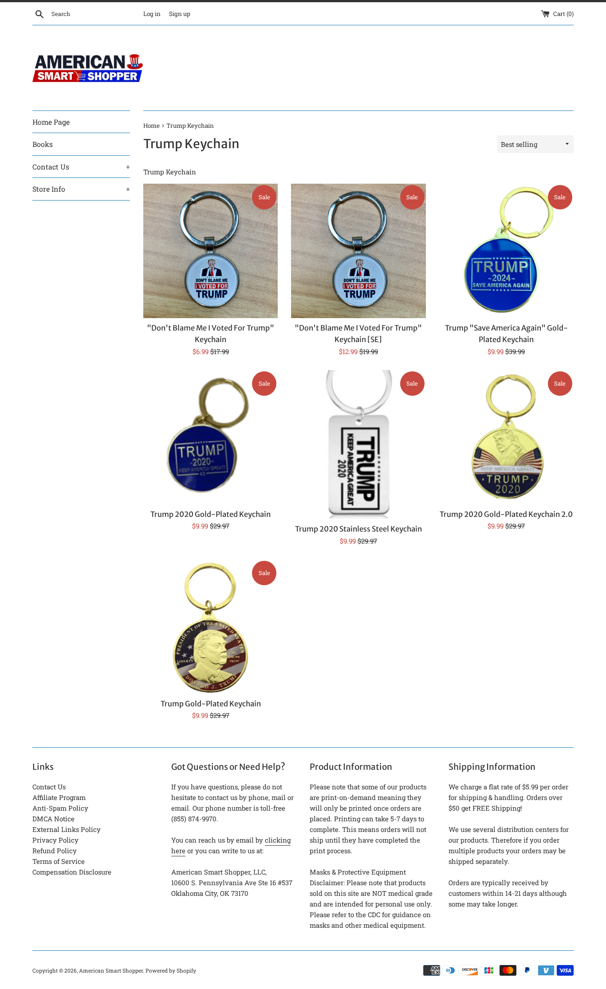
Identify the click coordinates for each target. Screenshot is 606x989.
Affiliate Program (59, 797)
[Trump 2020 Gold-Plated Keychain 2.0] (506, 437)
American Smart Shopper (111, 970)
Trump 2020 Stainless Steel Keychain (358, 529)
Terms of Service (58, 861)
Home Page (51, 121)
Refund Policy (54, 850)
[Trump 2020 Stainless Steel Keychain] (358, 445)
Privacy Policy (55, 839)
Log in (152, 14)
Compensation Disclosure (71, 871)
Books (42, 144)
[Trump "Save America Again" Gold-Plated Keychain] (506, 251)
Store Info (81, 188)
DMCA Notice (53, 818)
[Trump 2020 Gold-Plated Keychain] (210, 437)
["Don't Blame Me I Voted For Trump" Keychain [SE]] (358, 251)
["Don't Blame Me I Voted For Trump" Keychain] (210, 251)
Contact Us (81, 166)
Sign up (179, 14)
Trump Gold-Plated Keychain (211, 704)
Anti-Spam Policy (60, 808)
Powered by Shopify (171, 970)
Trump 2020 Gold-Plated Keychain (210, 514)
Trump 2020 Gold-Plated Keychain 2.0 (506, 514)
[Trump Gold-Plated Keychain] (210, 627)
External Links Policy (66, 829)
